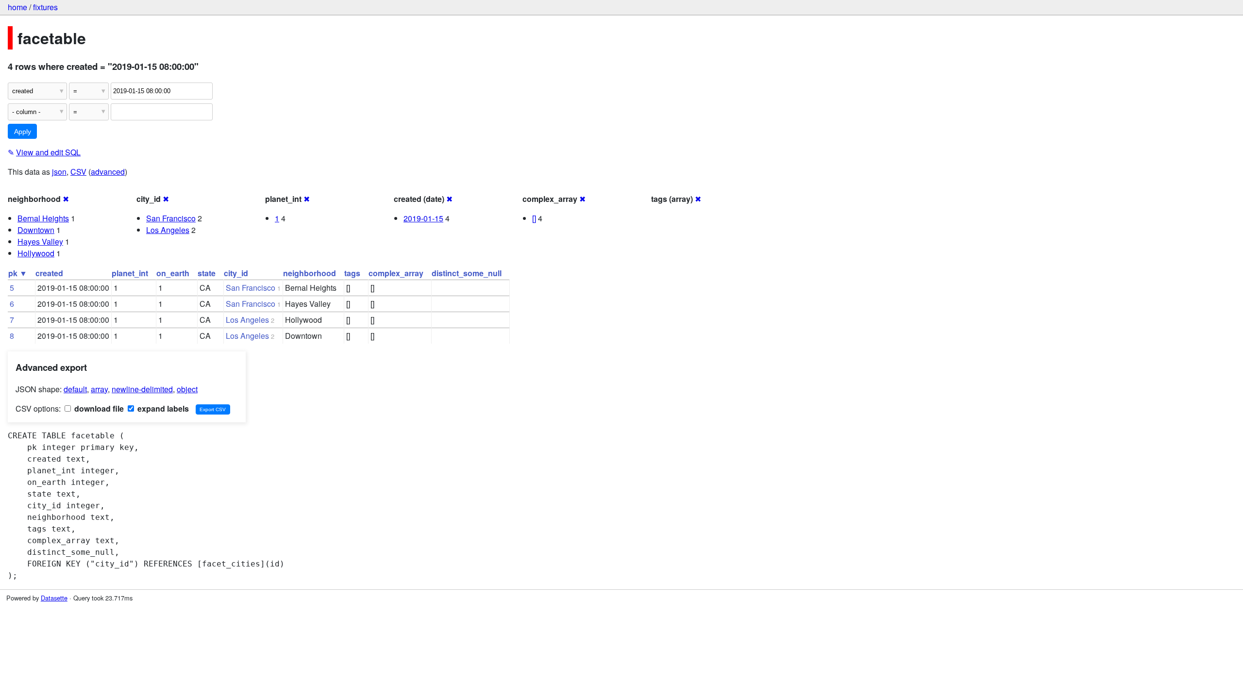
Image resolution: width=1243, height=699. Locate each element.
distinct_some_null (467, 273)
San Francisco (171, 218)
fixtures (45, 7)
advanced (108, 171)
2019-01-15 (423, 218)
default (75, 389)
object (187, 389)
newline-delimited (142, 389)
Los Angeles (167, 229)
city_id (236, 273)
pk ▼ (17, 273)
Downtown (35, 229)
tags (352, 273)
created (49, 273)
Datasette (54, 597)
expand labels (162, 408)
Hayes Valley (40, 241)
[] (534, 218)
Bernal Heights (43, 218)
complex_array (396, 273)
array (99, 389)
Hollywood (35, 253)
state (207, 273)
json (59, 171)
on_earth (172, 273)
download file (98, 408)
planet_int (130, 273)
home (17, 7)
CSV (78, 171)
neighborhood (309, 273)
